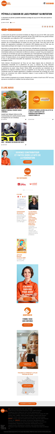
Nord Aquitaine (11, 426)
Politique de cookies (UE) (3, 428)
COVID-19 (35, 410)
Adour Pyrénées (23, 420)
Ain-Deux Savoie (30, 420)
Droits (26, 412)
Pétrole (4, 29)
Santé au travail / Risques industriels (25, 417)
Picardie (16, 426)
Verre (13, 420)
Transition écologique (41, 417)
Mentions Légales (3, 426)
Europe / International (31, 413)
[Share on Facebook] (43, 27)
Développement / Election (13, 412)
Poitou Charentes (21, 426)
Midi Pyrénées (42, 425)
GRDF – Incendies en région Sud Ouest (12, 142)
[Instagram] (53, 3)
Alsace (43, 420)
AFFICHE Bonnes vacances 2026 (21, 256)
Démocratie (39, 410)
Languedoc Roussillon (12, 425)
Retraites (16, 417)
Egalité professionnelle (36, 412)
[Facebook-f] (51, 3)
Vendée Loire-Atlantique (44, 426)
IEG (22, 418)
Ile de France (40, 423)
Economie (29, 412)
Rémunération (11, 417)
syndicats (17, 420)
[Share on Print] (52, 27)
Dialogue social (21, 412)
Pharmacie (46, 418)
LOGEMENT (18, 415)
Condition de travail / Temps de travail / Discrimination (18, 410)
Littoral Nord (27, 425)
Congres (30, 410)
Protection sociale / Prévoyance (40, 415)
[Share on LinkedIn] (47, 27)
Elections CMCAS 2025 (12, 413)
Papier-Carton (38, 418)
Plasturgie (10, 420)
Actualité (13, 22)
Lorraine (32, 425)
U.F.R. (9, 428)
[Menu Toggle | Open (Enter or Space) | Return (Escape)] (43, 3)
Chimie (19, 418)
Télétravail (34, 417)
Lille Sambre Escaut (21, 425)
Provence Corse (28, 426)
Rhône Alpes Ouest (35, 426)
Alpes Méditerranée (37, 420)
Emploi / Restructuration (14, 29)
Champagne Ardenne (12, 423)
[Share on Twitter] (45, 27)
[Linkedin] (47, 3)
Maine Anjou (36, 425)
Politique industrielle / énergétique (27, 415)
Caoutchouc (15, 418)
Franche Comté (27, 423)
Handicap (10, 415)
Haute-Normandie (34, 423)
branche (10, 418)
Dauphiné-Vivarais (20, 423)
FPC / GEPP (46, 413)
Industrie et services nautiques (29, 418)
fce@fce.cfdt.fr (48, 431)
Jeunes (13, 415)
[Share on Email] (50, 27)
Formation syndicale (39, 413)
